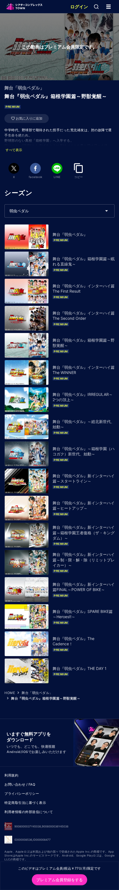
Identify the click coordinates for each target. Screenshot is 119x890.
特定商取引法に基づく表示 (25, 803)
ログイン (79, 6)
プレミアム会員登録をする (59, 879)
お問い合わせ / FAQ (19, 784)
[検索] (96, 7)
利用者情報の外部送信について (28, 812)
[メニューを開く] (108, 7)
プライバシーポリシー (21, 793)
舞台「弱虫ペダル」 (37, 693)
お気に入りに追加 (29, 118)
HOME (9, 693)
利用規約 (11, 775)
